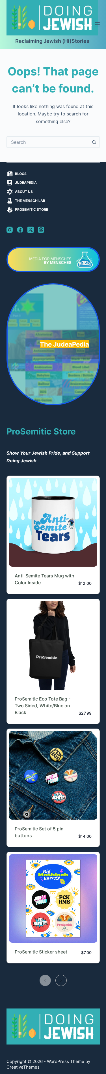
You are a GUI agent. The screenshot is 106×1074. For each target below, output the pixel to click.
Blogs (21, 174)
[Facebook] (20, 230)
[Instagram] (10, 230)
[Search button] (94, 142)
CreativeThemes (23, 1067)
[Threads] (41, 230)
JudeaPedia (26, 182)
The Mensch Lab (30, 201)
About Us (24, 191)
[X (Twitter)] (30, 230)
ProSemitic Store (31, 209)
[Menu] (97, 24)
